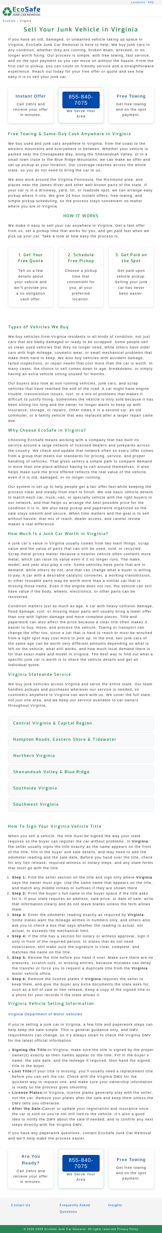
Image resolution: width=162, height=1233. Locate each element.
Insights (115, 1205)
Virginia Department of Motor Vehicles (45, 1014)
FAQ (151, 2)
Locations (138, 2)
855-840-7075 (81, 100)
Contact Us (20, 1205)
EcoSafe (9, 20)
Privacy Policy (127, 1229)
